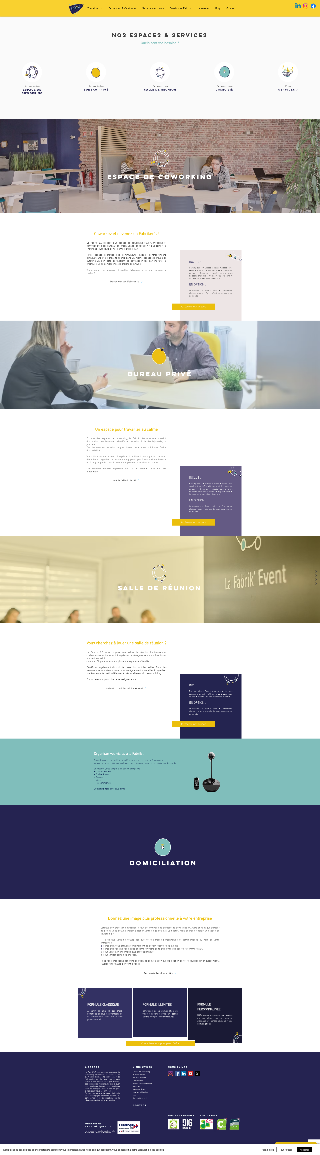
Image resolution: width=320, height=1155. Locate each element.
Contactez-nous (102, 788)
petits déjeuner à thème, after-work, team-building (133, 673)
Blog (134, 1095)
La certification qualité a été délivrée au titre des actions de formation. (100, 1132)
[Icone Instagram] (305, 6)
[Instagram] (170, 1073)
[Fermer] (316, 1149)
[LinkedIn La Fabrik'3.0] (183, 1073)
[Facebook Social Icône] (177, 1073)
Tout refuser (285, 1149)
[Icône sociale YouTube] (190, 1073)
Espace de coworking (141, 1072)
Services (136, 1087)
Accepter (304, 1149)
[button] (123, 8)
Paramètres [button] (268, 1149)
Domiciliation (138, 1081)
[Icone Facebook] (313, 6)
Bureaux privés (139, 1075)
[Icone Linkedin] (298, 6)
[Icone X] (197, 1073)
